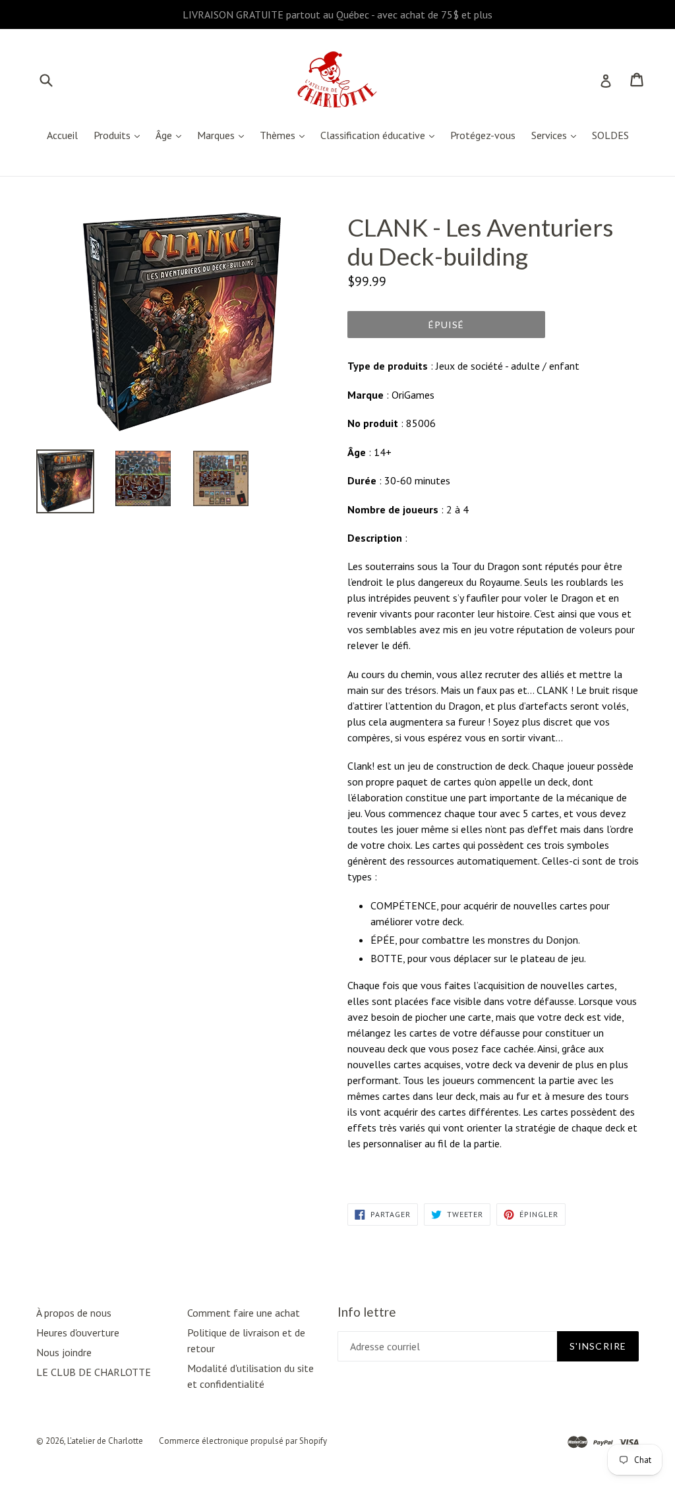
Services (557, 135)
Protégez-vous (482, 135)
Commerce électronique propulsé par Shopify (243, 1440)
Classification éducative (380, 135)
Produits (120, 135)
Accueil (62, 135)
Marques (223, 135)
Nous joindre (64, 1352)
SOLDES (610, 135)
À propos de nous (73, 1312)
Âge (172, 135)
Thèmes (285, 135)
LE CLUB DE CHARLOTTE (93, 1372)
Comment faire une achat (243, 1312)
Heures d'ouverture (77, 1332)
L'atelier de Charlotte (105, 1440)
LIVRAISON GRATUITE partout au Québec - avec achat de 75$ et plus (337, 14)
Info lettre (367, 1312)
